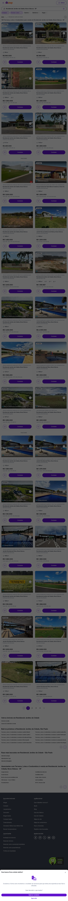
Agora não (34, 898)
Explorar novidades (34, 895)
